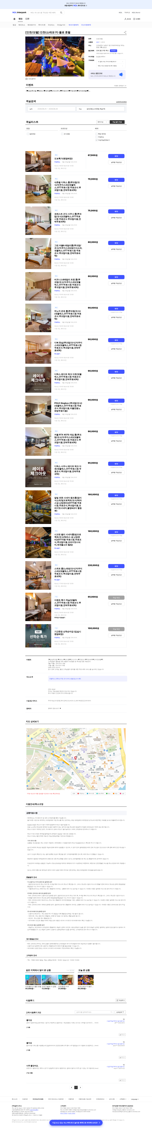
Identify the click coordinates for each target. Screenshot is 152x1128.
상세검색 (119, 1012)
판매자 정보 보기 (53, 708)
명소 (109, 793)
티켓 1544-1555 (75, 1108)
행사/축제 (101, 793)
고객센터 (122, 1099)
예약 (116, 156)
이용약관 (25, 1099)
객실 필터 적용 (117, 122)
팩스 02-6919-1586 (66, 1110)
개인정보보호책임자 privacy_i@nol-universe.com (126, 1111)
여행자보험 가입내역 (85, 1099)
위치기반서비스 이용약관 (55, 1099)
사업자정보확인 (34, 1110)
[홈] (14, 19)
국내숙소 (51, 25)
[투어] (20, 19)
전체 (74, 793)
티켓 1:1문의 (71, 1113)
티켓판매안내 (100, 1099)
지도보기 (104, 47)
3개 (97, 42)
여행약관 (71, 1099)
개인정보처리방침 (38, 1099)
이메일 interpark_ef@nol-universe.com (123, 1110)
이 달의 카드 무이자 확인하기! (107, 61)
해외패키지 (32, 25)
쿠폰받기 (113, 50)
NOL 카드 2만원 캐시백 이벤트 (107, 66)
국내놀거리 (61, 25)
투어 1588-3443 (65, 1108)
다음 (80, 1087)
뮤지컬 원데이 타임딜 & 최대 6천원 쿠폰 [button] (44, 13)
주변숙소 (81, 793)
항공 (14, 25)
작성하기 (122, 1000)
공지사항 (112, 1099)
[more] (96, 1022)
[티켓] (27, 19)
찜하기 (80, 40)
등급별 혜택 (100, 56)
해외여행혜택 (74, 25)
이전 (71, 1087)
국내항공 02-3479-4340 (83, 1111)
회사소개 (14, 1099)
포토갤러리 (32, 79)
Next (73, 970)
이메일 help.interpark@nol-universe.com (84, 1110)
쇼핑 (123, 793)
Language (134, 1099)
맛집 (116, 793)
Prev (71, 970)
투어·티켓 (41, 25)
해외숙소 (22, 25)
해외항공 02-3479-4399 (67, 1111)
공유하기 (125, 32)
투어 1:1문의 (63, 1113)
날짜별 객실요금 (116, 162)
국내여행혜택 (86, 25)
